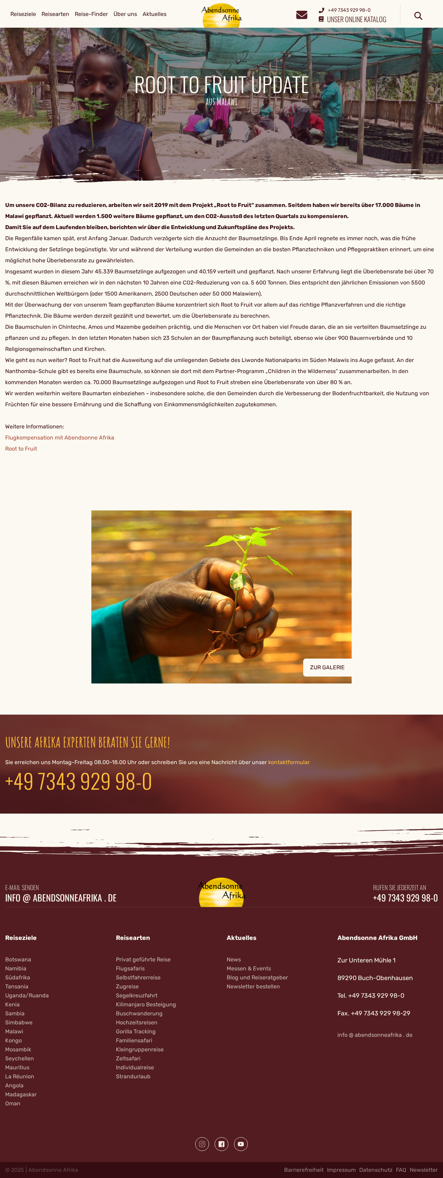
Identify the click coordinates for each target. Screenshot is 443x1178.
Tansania (16, 986)
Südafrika (17, 977)
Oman (12, 1103)
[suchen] (418, 16)
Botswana (18, 959)
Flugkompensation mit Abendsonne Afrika (59, 437)
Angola (14, 1085)
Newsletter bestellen (253, 986)
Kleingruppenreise (140, 1049)
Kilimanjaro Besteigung (146, 1004)
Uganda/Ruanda (27, 995)
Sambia (15, 1013)
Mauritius (17, 1067)
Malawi (14, 1031)
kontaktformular (289, 762)
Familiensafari (134, 1040)
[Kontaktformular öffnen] (301, 14)
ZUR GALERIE (327, 667)
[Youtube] (241, 1144)
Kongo (13, 1040)
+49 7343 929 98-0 (78, 780)
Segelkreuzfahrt (136, 995)
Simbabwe (19, 1022)
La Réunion (19, 1076)
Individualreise (135, 1067)
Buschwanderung (139, 1013)
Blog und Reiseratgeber (257, 977)
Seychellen (19, 1058)
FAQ (401, 1170)
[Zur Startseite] (221, 15)
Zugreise (127, 986)
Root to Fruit (21, 448)
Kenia (12, 1004)
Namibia (15, 968)
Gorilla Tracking (136, 1031)
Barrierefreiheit (304, 1170)
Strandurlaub (133, 1076)
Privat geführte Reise (143, 959)
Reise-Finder (91, 14)
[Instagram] (202, 1144)
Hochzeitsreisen (136, 1022)
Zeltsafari (128, 1058)
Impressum (341, 1170)
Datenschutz (375, 1170)
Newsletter (424, 1170)
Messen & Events (249, 968)
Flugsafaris (130, 968)
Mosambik (18, 1049)
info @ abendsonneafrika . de (61, 898)
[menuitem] (23, 14)
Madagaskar (21, 1094)
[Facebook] (221, 1144)
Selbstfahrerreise (138, 977)
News (234, 959)
